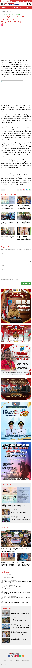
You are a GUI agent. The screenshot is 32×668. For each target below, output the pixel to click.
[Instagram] (17, 656)
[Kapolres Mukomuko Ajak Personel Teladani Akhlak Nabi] (8, 231)
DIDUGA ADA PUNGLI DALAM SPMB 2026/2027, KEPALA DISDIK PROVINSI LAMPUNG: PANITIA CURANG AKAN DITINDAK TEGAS (20, 612)
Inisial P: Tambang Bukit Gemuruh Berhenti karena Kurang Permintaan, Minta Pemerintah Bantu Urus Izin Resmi (23, 222)
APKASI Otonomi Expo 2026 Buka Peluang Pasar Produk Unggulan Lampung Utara (24, 207)
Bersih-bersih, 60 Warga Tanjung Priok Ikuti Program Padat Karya (17, 593)
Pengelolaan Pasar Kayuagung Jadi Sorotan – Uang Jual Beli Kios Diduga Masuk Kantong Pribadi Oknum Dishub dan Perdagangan (20, 626)
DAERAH (3, 14)
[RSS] (23, 656)
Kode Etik (17, 660)
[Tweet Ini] (21, 190)
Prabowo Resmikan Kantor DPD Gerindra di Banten (17, 597)
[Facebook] (9, 656)
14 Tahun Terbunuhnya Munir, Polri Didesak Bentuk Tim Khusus (16, 587)
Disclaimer (19, 662)
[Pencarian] (30, 4)
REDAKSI (6, 24)
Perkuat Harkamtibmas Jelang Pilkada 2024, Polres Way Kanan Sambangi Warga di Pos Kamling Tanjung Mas (19, 640)
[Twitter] (12, 656)
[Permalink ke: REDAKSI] (2, 24)
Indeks (11, 660)
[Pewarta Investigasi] (11, 4)
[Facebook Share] (18, 190)
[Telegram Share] (27, 190)
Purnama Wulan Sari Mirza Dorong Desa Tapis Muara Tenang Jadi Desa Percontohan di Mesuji (7, 222)
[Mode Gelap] (27, 4)
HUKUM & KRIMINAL (15, 14)
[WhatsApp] (20, 656)
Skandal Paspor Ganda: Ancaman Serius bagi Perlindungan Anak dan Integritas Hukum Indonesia (8, 207)
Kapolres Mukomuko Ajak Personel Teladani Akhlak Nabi (7, 238)
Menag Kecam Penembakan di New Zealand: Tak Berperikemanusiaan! (16, 576)
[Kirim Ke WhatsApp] (30, 190)
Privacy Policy (24, 660)
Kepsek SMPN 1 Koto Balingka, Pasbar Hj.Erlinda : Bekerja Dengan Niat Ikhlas (24, 564)
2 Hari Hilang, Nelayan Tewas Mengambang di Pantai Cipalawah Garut (17, 582)
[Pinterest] (15, 656)
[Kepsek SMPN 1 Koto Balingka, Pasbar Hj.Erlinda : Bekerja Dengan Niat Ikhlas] (24, 557)
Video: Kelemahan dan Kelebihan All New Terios (16, 602)
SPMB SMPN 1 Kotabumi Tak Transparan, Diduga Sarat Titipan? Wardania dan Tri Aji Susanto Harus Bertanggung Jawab (8, 564)
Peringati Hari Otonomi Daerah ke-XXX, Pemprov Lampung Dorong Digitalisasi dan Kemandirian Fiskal (19, 619)
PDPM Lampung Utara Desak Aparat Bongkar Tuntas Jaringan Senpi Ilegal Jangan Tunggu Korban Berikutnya (24, 238)
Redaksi (6, 660)
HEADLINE (8, 14)
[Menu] (2, 4)
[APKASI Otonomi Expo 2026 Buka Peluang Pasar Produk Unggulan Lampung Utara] (24, 200)
